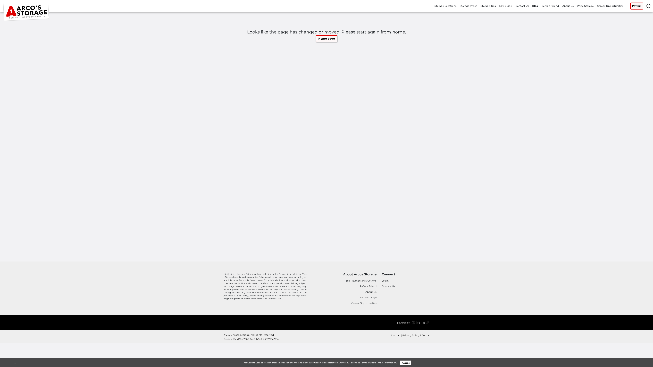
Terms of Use (367, 362)
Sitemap (395, 335)
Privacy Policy (348, 362)
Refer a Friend (550, 5)
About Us (568, 5)
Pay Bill (636, 5)
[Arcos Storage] (27, 10)
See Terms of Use (272, 298)
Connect (388, 274)
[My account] (648, 5)
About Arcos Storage (359, 274)
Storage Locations (445, 5)
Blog (535, 5)
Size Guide (505, 5)
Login (385, 280)
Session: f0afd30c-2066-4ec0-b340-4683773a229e (251, 339)
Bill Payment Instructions (361, 280)
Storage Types (468, 5)
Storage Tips (488, 5)
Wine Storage (585, 5)
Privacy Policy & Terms (415, 335)
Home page (326, 38)
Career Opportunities (610, 5)
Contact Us (522, 5)
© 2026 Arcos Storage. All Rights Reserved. (249, 335)
